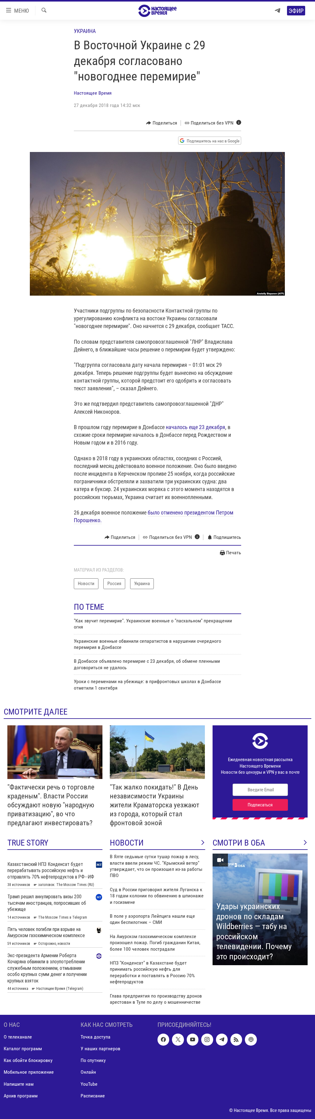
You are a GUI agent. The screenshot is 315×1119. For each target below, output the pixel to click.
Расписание (93, 1096)
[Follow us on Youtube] (192, 1040)
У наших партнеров (100, 1049)
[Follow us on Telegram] (222, 1040)
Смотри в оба (239, 843)
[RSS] (236, 1040)
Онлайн (88, 1072)
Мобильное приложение (29, 1072)
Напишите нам (19, 1084)
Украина (85, 31)
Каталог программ (23, 1049)
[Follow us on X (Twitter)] (178, 1040)
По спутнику (93, 1061)
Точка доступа (95, 1037)
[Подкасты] (251, 1040)
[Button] (161, 123)
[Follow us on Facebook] (163, 1040)
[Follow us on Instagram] (207, 1040)
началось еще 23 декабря (195, 427)
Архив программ (21, 1096)
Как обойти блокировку (28, 1061)
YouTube (89, 1084)
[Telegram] (277, 10)
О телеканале (18, 1037)
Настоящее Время (93, 93)
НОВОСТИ (127, 843)
